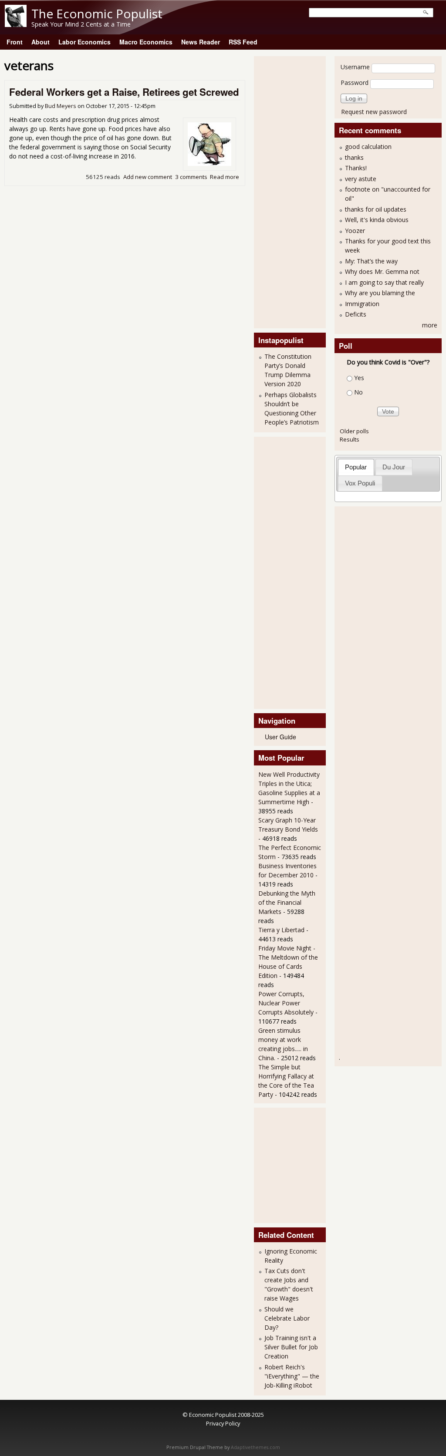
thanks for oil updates (375, 209)
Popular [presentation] (356, 467)
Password (354, 82)
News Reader (200, 41)
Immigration (362, 304)
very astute (360, 179)
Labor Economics (84, 41)
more (429, 325)
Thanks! (356, 168)
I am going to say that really (384, 282)
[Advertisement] (293, 191)
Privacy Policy (223, 1423)
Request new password (374, 112)
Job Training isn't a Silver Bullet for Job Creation (291, 1347)
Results (349, 439)
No (358, 392)
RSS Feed (243, 41)
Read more (224, 177)
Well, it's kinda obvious (377, 220)
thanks (354, 157)
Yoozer (355, 230)
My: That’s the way (371, 261)
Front (15, 41)
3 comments (191, 177)
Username (355, 67)
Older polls (354, 431)
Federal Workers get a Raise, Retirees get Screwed (124, 92)
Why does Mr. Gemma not (382, 271)
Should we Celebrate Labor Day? (287, 1318)
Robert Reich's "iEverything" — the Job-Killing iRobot (291, 1376)
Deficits (355, 314)
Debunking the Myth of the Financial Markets (286, 902)
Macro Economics (145, 41)
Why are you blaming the (380, 293)
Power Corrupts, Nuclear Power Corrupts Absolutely (286, 1003)
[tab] (356, 467)
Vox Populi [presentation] (360, 483)
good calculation (368, 146)
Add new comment (147, 177)
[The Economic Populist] (16, 24)
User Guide (280, 736)
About (40, 41)
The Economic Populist (96, 13)
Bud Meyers (60, 106)
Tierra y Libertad (281, 930)
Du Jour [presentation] (393, 467)
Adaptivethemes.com (255, 1447)
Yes (359, 378)
